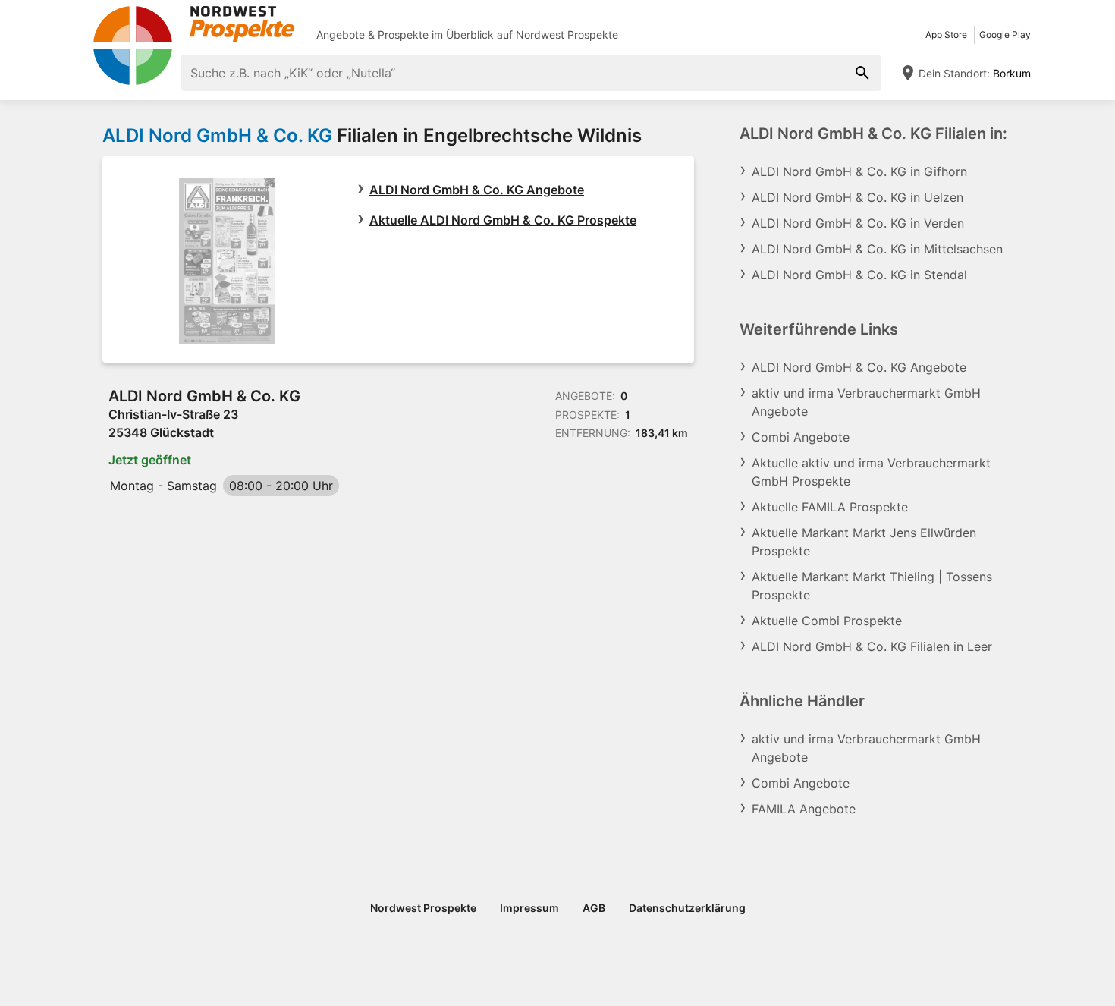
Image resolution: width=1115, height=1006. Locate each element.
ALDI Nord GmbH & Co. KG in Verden (858, 223)
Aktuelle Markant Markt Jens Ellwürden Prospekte (864, 541)
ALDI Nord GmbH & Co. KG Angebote (476, 189)
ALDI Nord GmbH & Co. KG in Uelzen (857, 197)
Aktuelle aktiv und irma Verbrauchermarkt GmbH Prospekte (871, 472)
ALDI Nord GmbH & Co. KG (217, 135)
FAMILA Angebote (804, 808)
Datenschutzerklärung (687, 907)
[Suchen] (862, 73)
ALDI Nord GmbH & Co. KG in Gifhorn (859, 171)
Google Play (1005, 34)
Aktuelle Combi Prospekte (827, 620)
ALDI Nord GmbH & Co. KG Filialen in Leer (872, 646)
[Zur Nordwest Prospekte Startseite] (193, 24)
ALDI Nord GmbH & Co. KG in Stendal (859, 274)
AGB (594, 907)
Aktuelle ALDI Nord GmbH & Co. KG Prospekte (502, 220)
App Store (946, 34)
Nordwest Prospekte (567, 34)
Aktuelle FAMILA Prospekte (830, 506)
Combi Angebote (801, 437)
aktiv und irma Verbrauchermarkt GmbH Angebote (866, 402)
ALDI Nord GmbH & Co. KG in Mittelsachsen (877, 248)
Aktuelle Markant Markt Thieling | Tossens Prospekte (872, 585)
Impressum (529, 907)
